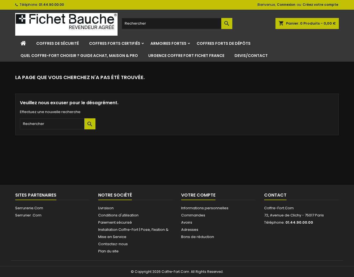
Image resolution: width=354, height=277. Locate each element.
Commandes (193, 215)
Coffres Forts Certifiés (114, 43)
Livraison (106, 208)
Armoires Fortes (168, 43)
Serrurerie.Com (29, 208)
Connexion (286, 4)
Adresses (189, 229)
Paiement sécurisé (115, 222)
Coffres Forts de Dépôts (224, 43)
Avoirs (186, 222)
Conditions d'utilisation (118, 215)
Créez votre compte (320, 4)
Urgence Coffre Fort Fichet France (186, 55)
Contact (275, 195)
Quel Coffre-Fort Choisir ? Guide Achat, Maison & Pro (79, 55)
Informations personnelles (204, 208)
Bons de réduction (197, 236)
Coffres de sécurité (57, 43)
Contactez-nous (113, 244)
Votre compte (198, 195)
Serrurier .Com (28, 215)
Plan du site (108, 251)
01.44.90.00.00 (51, 4)
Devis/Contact (251, 55)
